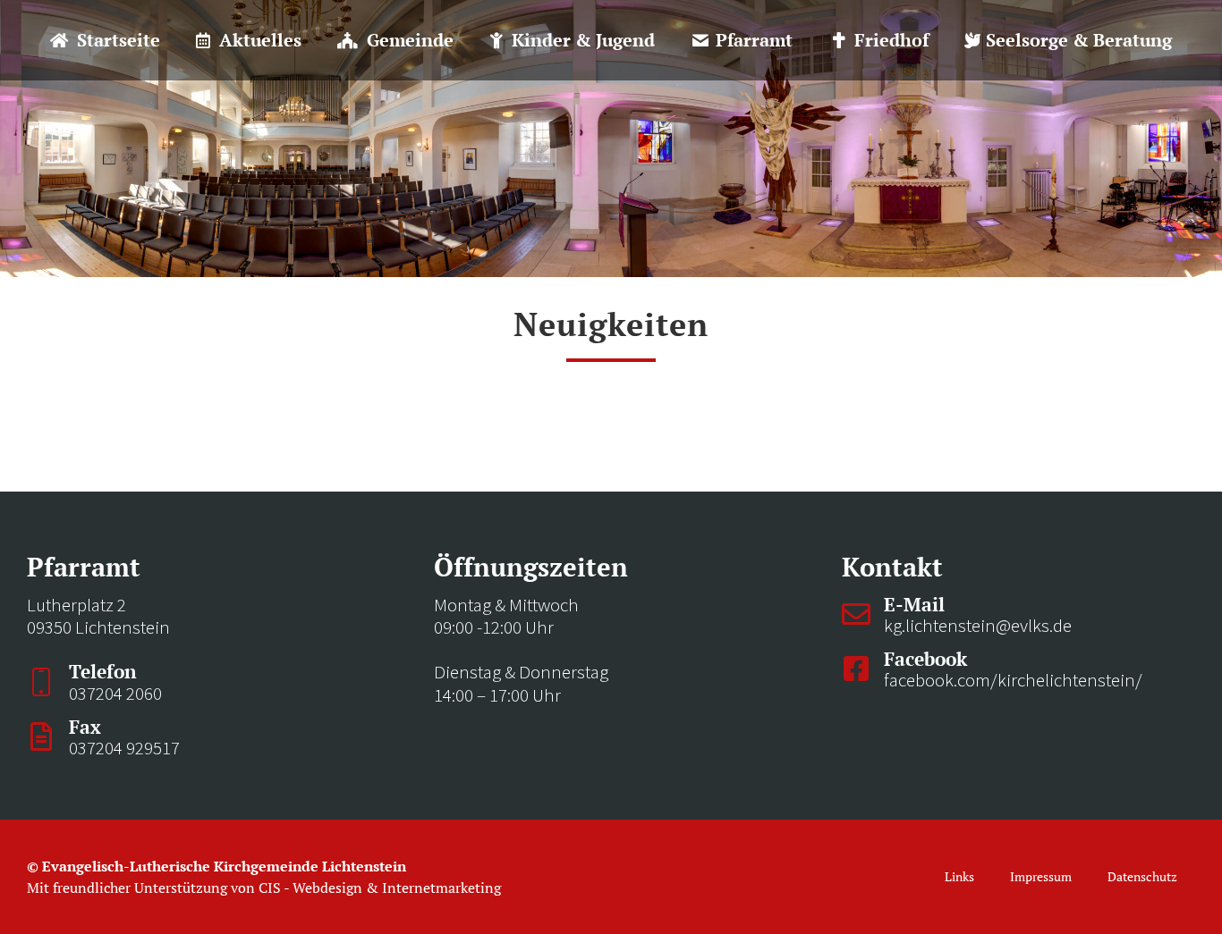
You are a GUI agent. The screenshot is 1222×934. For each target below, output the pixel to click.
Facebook (925, 658)
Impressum (1041, 876)
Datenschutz (1142, 876)
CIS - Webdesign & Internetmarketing (380, 887)
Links (959, 876)
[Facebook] (856, 668)
